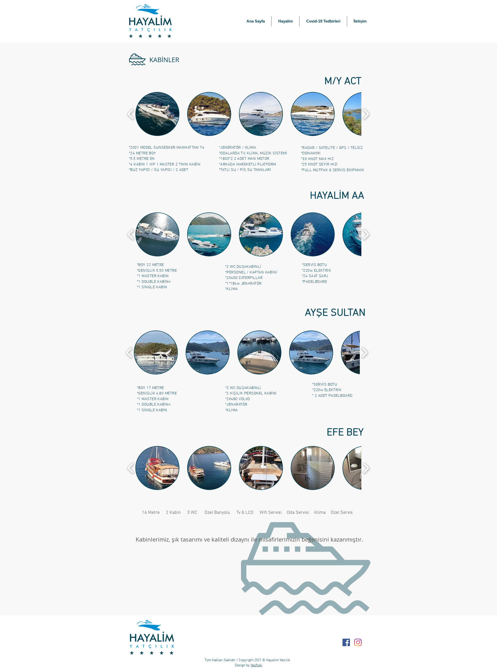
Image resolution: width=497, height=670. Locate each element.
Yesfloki (256, 665)
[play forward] (366, 114)
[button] (157, 114)
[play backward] (131, 114)
